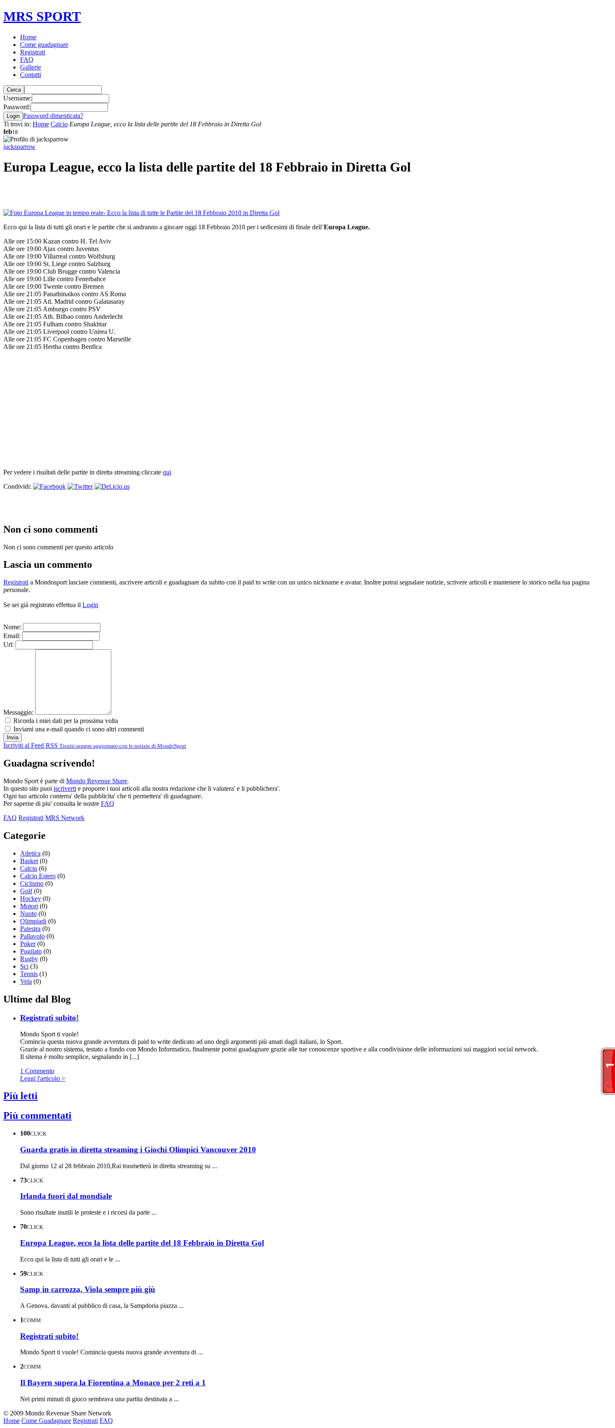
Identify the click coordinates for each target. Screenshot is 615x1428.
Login (90, 604)
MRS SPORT (42, 16)
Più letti (20, 1095)
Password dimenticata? (53, 115)
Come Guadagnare (46, 1420)
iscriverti (65, 788)
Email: (11, 635)
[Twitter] (80, 486)
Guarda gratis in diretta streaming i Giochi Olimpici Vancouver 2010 (138, 1149)
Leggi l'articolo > (42, 1078)
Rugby (29, 958)
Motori (29, 906)
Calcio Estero (38, 875)
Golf (26, 891)
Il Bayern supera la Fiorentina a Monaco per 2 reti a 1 (113, 1382)
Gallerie (30, 67)
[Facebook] (49, 486)
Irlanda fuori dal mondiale (66, 1196)
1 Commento (37, 1070)
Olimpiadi (33, 921)
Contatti (30, 74)
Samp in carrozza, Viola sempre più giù (87, 1289)
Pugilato (31, 951)
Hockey (30, 898)
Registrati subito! (49, 1017)
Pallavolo (32, 936)
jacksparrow (19, 146)
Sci (24, 966)
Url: (8, 644)
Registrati (32, 52)
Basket (29, 860)
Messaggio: (18, 712)
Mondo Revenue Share (96, 781)
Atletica (30, 853)
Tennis (29, 973)
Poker (28, 943)
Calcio (59, 124)
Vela (26, 981)
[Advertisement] (101, 196)
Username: (17, 98)
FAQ (26, 59)
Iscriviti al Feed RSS (94, 745)
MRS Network (65, 817)
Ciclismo (32, 883)
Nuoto (28, 913)
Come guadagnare (44, 44)
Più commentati (37, 1115)
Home (28, 37)
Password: (17, 106)
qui (167, 472)
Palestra (30, 928)
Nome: (12, 627)
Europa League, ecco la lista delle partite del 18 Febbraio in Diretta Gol (142, 1242)
